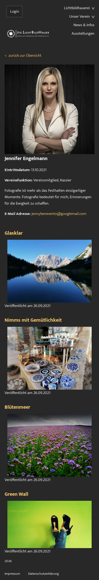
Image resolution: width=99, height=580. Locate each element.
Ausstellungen (83, 33)
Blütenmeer (17, 407)
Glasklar (14, 233)
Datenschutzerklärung (43, 574)
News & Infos (83, 25)
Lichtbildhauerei (77, 8)
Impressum (12, 574)
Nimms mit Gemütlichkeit (33, 320)
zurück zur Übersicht (23, 55)
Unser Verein (79, 16)
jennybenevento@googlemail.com (59, 214)
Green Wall (16, 494)
